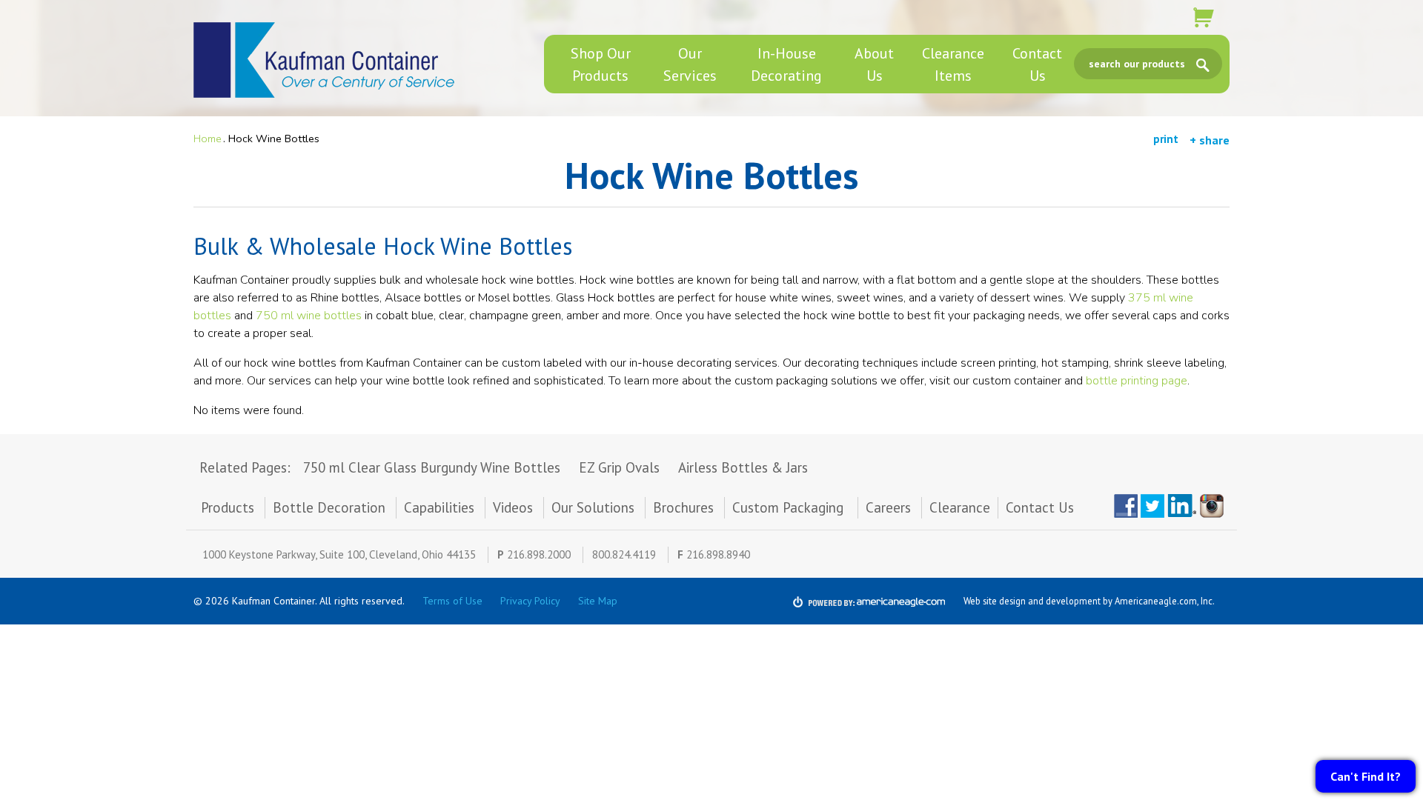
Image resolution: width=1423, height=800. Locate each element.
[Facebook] (1126, 506)
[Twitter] (1152, 506)
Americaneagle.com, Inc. (1165, 601)
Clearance (959, 507)
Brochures (683, 507)
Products (227, 507)
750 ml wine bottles (309, 315)
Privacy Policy (530, 600)
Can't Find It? (1365, 776)
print (1165, 139)
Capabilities (439, 507)
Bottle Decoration (329, 507)
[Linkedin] (1182, 506)
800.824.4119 (624, 554)
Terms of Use (452, 600)
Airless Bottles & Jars (743, 467)
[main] (711, 294)
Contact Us (1040, 507)
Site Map (597, 600)
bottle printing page (1136, 381)
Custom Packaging (789, 507)
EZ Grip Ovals (619, 467)
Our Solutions (592, 507)
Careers (888, 507)
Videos (513, 507)
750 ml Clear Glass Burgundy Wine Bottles (431, 467)
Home (207, 138)
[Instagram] (1215, 506)
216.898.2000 (539, 554)
